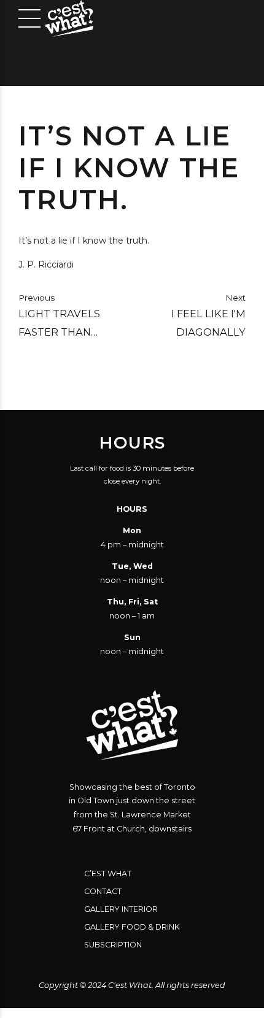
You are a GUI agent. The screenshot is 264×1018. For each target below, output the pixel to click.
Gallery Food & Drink (132, 926)
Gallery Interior (121, 909)
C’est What (107, 873)
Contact (103, 891)
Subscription (113, 944)
